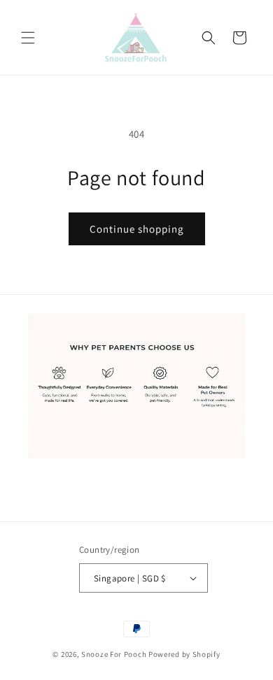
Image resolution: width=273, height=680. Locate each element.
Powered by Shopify (184, 654)
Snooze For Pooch (113, 654)
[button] (28, 37)
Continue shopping (137, 229)
